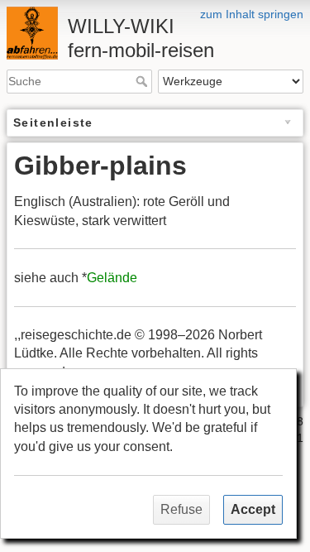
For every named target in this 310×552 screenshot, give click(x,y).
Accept (253, 509)
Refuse (181, 509)
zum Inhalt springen (251, 14)
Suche (143, 81)
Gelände (112, 278)
